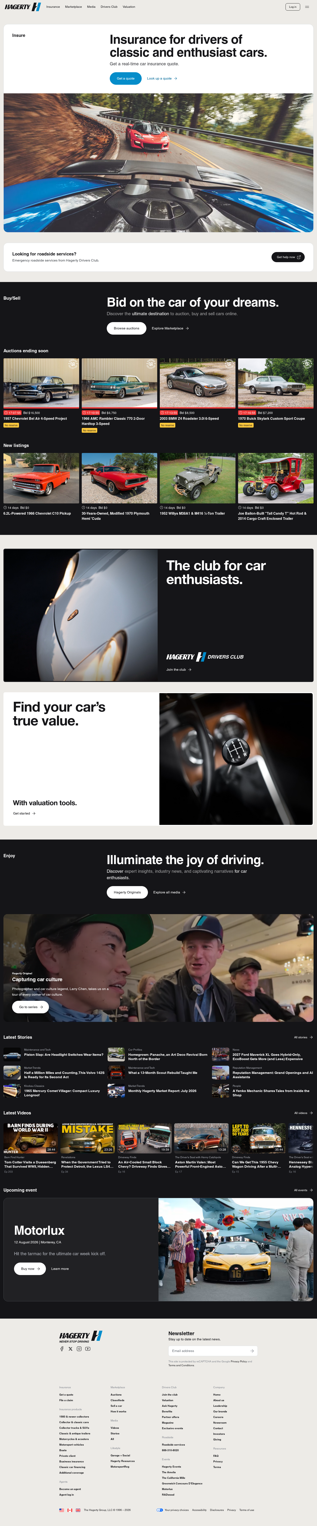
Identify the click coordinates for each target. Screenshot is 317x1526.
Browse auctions (126, 328)
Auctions (116, 1394)
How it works (118, 1411)
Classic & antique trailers (74, 1433)
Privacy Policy (239, 1361)
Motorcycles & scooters (74, 1439)
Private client (67, 1455)
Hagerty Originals (127, 892)
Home (217, 1394)
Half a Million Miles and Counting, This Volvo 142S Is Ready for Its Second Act (64, 1075)
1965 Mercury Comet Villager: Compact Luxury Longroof (62, 1093)
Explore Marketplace (167, 328)
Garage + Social (120, 1455)
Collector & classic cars (74, 1422)
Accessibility (199, 1510)
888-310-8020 (170, 1450)
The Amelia (169, 1472)
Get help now (286, 257)
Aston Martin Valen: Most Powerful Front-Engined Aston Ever (200, 1166)
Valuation (167, 1400)
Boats (63, 1450)
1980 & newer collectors (74, 1416)
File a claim (66, 1400)
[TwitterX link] (70, 1348)
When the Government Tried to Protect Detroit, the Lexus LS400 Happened (87, 1166)
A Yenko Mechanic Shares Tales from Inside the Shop (271, 1093)
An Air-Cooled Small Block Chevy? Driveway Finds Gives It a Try (144, 1166)
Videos (115, 1427)
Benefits (167, 1411)
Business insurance (71, 1461)
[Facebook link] (62, 1348)
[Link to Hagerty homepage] (80, 1337)
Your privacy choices (177, 1510)
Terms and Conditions (181, 1365)
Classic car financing (72, 1467)
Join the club (176, 669)
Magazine (168, 1422)
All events (300, 1190)
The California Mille (173, 1477)
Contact (218, 1428)
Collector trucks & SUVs (74, 1427)
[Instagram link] (79, 1348)
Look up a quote (159, 78)
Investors (219, 1433)
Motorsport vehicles (71, 1444)
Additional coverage (71, 1472)
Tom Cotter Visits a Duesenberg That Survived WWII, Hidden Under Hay (30, 1166)
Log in (293, 6)
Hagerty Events (171, 1466)
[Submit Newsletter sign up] (252, 1351)
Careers (218, 1417)
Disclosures (217, 1510)
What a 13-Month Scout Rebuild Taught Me (162, 1073)
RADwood (168, 1494)
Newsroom (220, 1422)
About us (218, 1400)
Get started (21, 813)
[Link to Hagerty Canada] (69, 1510)
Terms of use (246, 1510)
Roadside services (173, 1444)
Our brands (220, 1411)
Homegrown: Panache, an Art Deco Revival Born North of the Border (167, 1057)
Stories (115, 1433)
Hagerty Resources (123, 1461)
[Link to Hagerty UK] (78, 1510)
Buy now (28, 1269)
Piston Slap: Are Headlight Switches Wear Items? (64, 1054)
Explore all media (166, 892)
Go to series (28, 1007)
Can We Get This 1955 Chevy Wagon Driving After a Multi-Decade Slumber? (255, 1166)
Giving (217, 1439)
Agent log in (66, 1494)
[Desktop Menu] (307, 7)
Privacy (218, 1461)
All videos (300, 1113)
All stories (300, 1037)
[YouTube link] (87, 1348)
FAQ (215, 1455)
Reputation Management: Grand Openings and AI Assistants (273, 1075)
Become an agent (70, 1489)
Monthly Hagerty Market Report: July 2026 (162, 1091)
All (112, 1439)
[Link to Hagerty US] (61, 1510)
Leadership (220, 1405)
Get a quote (126, 78)
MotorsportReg (120, 1466)
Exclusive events (172, 1428)
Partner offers (170, 1417)
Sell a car (116, 1405)
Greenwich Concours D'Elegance (182, 1483)
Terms (217, 1467)
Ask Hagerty (169, 1405)
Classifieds (117, 1400)
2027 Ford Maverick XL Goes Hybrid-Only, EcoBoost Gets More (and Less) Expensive (268, 1057)
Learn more (60, 1269)
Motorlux (167, 1489)
